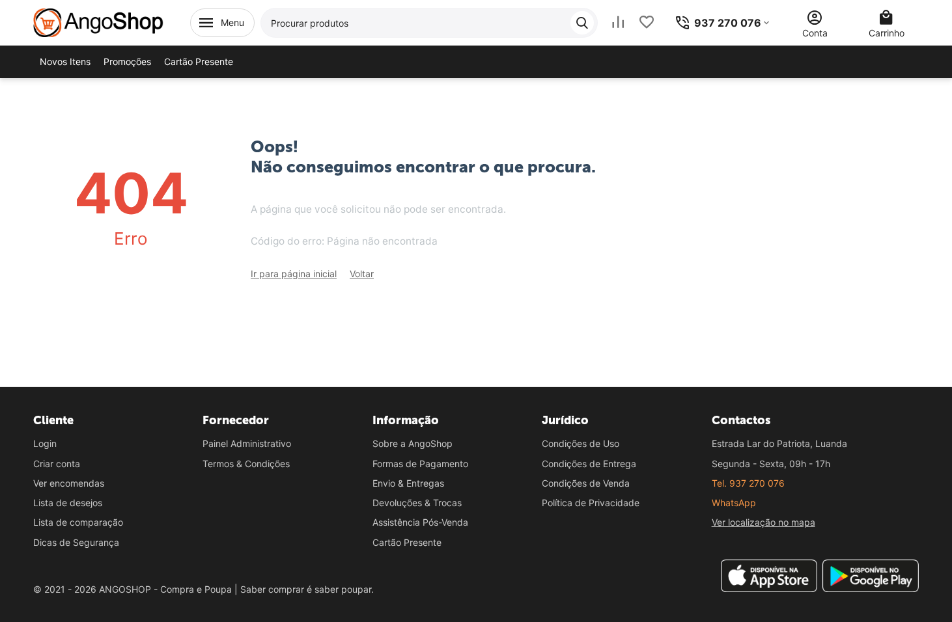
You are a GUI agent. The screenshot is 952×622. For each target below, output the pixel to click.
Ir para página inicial (294, 273)
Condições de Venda (586, 483)
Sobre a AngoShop (412, 443)
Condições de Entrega (589, 463)
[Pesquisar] (582, 22)
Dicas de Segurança (76, 542)
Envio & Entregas (408, 483)
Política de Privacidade (590, 502)
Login (45, 443)
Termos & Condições (246, 463)
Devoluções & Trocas (417, 502)
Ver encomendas (68, 483)
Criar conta (56, 463)
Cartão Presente (406, 542)
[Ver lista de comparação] (617, 22)
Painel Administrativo (247, 443)
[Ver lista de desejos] (646, 22)
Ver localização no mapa (763, 522)
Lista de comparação (78, 522)
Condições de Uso (580, 443)
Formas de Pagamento (420, 463)
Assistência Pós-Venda (420, 522)
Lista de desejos (67, 502)
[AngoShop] (98, 21)
